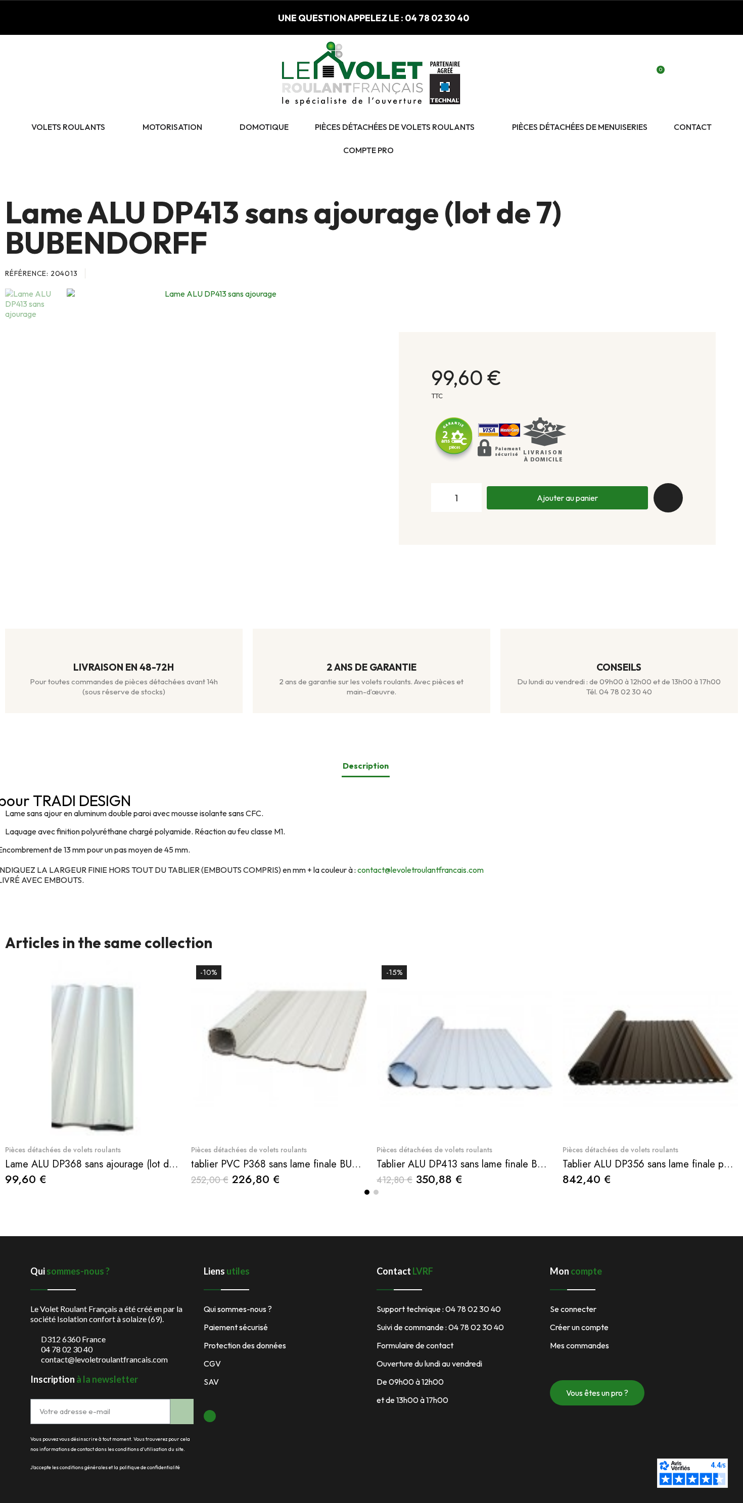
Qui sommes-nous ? (238, 1309)
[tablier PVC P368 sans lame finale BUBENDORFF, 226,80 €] (279, 1073)
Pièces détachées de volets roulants (395, 127)
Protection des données (245, 1345)
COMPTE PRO (368, 150)
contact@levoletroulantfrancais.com (420, 870)
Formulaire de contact (415, 1345)
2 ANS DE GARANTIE (371, 667)
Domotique (264, 127)
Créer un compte (579, 1327)
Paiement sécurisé (236, 1327)
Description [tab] (366, 766)
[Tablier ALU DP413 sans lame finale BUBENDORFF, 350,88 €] (464, 1073)
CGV (212, 1363)
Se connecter (573, 1309)
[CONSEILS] (619, 650)
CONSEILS (618, 667)
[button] (622, 75)
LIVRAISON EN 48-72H (123, 667)
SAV (211, 1382)
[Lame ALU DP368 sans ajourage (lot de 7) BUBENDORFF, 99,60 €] (93, 1072)
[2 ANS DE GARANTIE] (371, 650)
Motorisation (172, 127)
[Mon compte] (639, 75)
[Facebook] (210, 1416)
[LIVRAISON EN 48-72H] (124, 650)
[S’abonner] (181, 1411)
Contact (693, 127)
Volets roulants (68, 127)
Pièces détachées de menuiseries (579, 127)
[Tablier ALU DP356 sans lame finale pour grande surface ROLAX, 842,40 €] (650, 1072)
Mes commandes (579, 1345)
